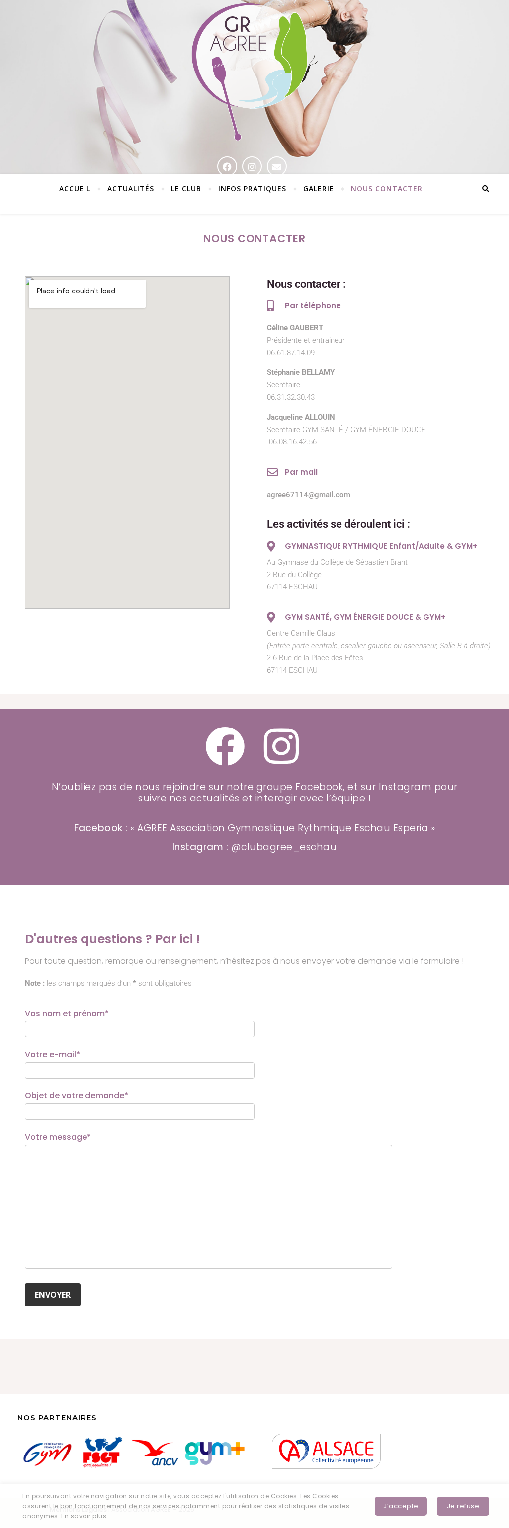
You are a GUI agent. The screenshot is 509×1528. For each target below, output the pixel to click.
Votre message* (58, 1137)
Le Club (186, 188)
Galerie (318, 188)
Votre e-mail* (52, 1054)
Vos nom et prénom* (67, 1013)
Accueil (74, 188)
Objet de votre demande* (76, 1095)
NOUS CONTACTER (387, 188)
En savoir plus (83, 1516)
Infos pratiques (252, 188)
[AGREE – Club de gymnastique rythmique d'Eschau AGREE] (254, 73)
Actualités (130, 188)
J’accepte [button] (401, 1506)
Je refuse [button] (463, 1506)
